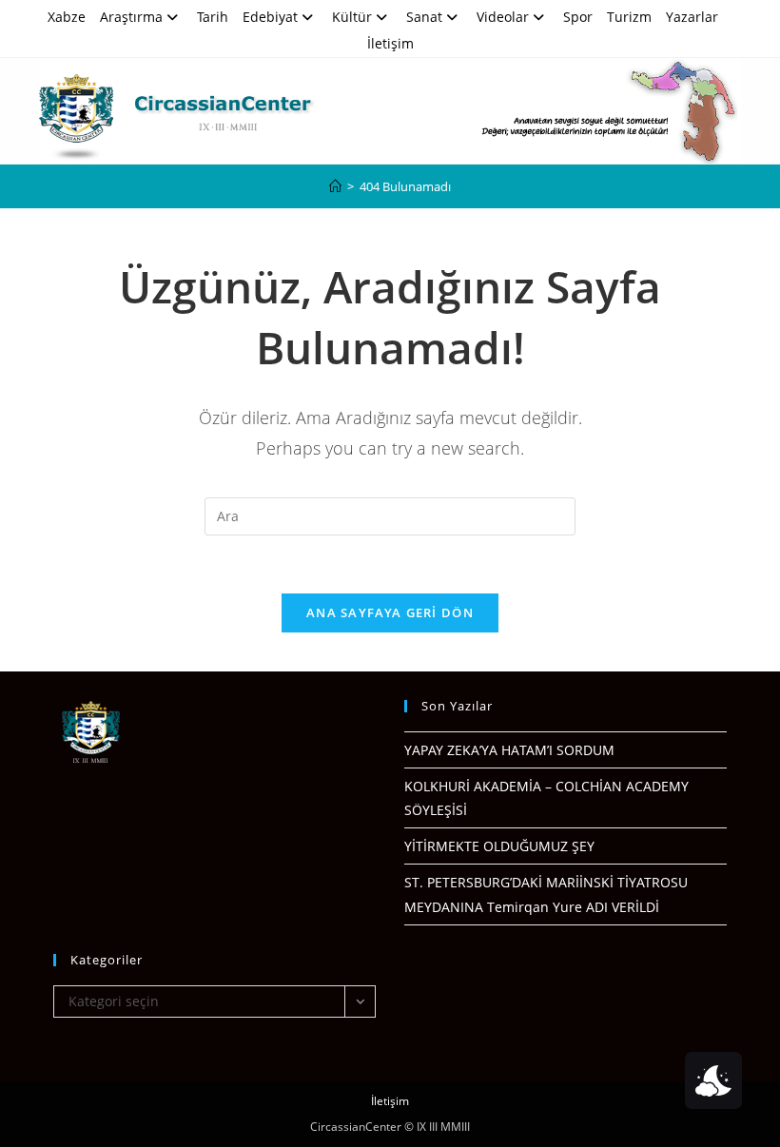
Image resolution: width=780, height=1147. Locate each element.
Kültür (352, 17)
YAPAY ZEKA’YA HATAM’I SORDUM (509, 750)
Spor (578, 17)
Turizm (629, 17)
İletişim (390, 43)
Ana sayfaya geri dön (390, 612)
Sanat (424, 17)
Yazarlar (692, 17)
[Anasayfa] (335, 186)
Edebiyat (270, 17)
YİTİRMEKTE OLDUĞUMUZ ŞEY (499, 846)
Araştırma (131, 17)
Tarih (212, 17)
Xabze (67, 17)
